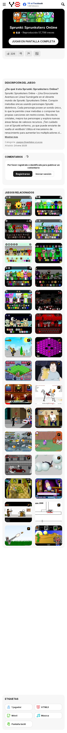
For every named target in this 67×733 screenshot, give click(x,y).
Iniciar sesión (43, 174)
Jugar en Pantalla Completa (33, 41)
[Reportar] (28, 54)
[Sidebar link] (4, 4)
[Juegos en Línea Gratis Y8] (14, 4)
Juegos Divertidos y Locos (29, 142)
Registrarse (23, 174)
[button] (11, 137)
